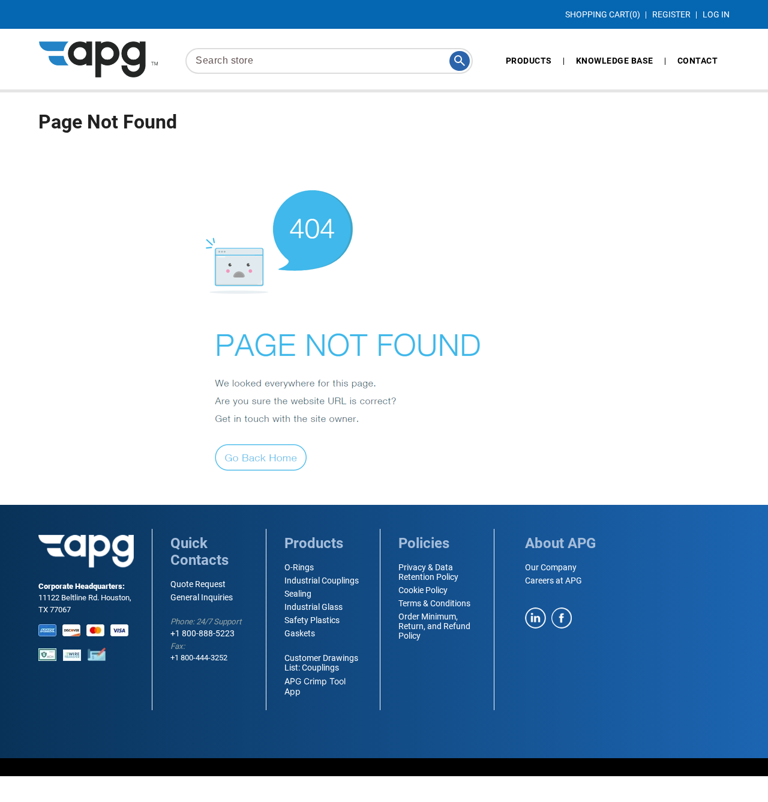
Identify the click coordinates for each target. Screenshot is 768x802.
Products (529, 60)
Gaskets (299, 633)
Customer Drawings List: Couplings (321, 662)
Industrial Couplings (321, 580)
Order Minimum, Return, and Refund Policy (434, 626)
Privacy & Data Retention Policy (428, 572)
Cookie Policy (423, 590)
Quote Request (198, 584)
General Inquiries (201, 597)
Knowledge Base (614, 60)
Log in (716, 14)
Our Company (551, 567)
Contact (697, 60)
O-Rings (299, 567)
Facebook (561, 618)
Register (671, 14)
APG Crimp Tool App (315, 686)
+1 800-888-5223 (202, 633)
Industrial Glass (313, 607)
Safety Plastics (312, 620)
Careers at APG (553, 580)
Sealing (297, 593)
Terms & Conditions (434, 603)
